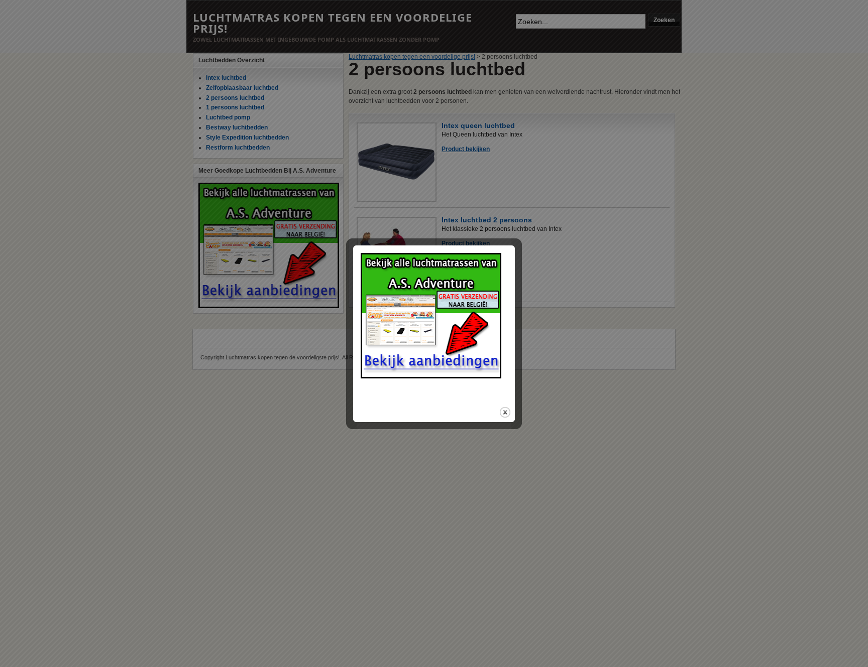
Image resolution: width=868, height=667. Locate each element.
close (505, 412)
